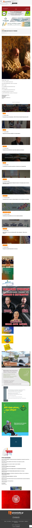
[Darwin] (18, 526)
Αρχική (5, 521)
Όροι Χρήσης (9, 521)
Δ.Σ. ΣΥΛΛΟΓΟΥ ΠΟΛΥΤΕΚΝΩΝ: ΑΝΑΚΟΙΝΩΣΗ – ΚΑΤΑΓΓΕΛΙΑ (9, 476)
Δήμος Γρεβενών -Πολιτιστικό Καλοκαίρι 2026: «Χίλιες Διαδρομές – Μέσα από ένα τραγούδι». (15, 232)
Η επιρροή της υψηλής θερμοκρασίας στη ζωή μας (10, 248)
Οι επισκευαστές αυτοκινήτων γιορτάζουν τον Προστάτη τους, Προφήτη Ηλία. (14, 166)
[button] (16, 359)
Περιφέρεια (4, 146)
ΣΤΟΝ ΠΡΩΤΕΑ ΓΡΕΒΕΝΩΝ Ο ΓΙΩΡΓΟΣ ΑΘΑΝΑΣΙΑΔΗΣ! (8, 466)
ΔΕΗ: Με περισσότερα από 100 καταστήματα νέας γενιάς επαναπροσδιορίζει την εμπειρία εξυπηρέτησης (16, 478)
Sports (4, 113)
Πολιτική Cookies (21, 521)
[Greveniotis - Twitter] (14, 3)
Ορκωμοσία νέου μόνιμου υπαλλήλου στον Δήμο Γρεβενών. (11, 133)
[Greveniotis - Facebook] (12, 3)
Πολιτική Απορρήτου (15, 521)
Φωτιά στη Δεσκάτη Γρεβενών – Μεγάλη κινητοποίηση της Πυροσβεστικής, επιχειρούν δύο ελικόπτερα (15, 459)
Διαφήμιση (26, 521)
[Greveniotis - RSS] (16, 3)
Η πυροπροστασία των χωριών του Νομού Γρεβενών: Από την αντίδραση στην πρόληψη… (16, 199)
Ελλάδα (9, 212)
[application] (16, 359)
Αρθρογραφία (5, 195)
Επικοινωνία (16, 522)
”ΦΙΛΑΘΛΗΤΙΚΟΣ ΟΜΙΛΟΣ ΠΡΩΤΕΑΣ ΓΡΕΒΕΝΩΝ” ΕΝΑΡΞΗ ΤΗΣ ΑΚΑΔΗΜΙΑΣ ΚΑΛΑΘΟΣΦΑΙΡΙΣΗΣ (14, 468)
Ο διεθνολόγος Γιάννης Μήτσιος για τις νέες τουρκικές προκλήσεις (13, 215)
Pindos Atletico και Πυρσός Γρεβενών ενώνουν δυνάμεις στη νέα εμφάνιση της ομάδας (13, 461)
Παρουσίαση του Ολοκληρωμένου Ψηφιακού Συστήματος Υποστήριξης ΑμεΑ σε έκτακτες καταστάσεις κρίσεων (16, 183)
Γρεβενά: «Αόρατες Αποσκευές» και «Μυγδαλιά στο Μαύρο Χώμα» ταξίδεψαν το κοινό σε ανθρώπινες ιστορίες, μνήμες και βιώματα (15, 473)
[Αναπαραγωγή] (2, 366)
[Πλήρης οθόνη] (29, 366)
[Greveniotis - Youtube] (15, 3)
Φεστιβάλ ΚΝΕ (3, 483)
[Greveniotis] (7, 1)
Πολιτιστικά (5, 228)
